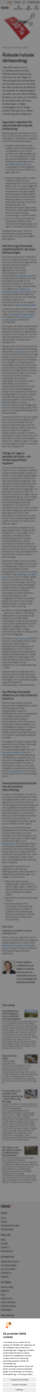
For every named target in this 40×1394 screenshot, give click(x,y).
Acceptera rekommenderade (19, 1380)
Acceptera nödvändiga (19, 1385)
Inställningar (19, 1390)
